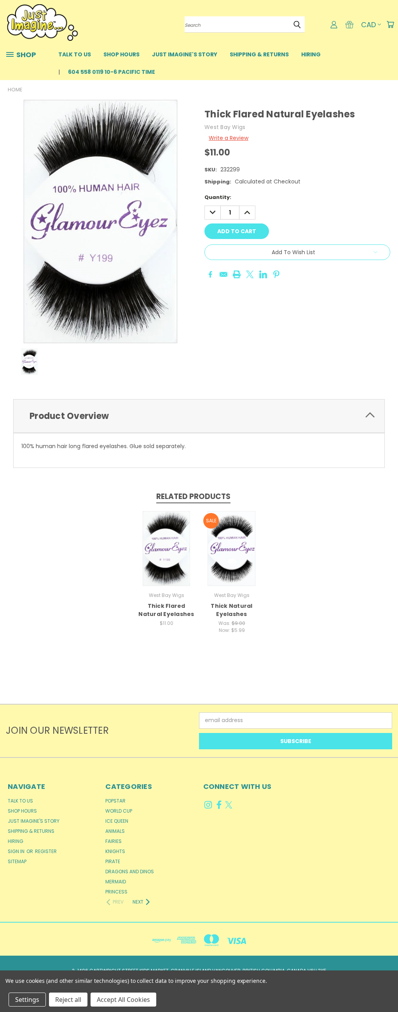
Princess (116, 891)
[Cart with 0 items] (390, 24)
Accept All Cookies (123, 999)
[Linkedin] (263, 274)
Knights (115, 851)
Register (46, 851)
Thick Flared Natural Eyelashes (166, 610)
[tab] (199, 416)
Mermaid (115, 881)
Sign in (17, 851)
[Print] (237, 274)
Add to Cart (166, 554)
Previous (386, 987)
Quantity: (217, 197)
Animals (115, 831)
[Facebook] (210, 274)
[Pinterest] (276, 274)
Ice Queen (116, 821)
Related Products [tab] (193, 496)
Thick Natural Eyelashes (231, 610)
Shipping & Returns (259, 54)
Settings (27, 999)
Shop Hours (121, 54)
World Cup (118, 811)
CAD (368, 25)
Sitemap (17, 861)
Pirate (112, 861)
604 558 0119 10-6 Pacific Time (111, 72)
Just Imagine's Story (184, 54)
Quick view (166, 540)
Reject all (68, 999)
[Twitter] (250, 274)
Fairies (113, 841)
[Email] (223, 274)
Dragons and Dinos (129, 871)
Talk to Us (74, 54)
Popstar (115, 800)
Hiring (311, 54)
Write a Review (228, 138)
